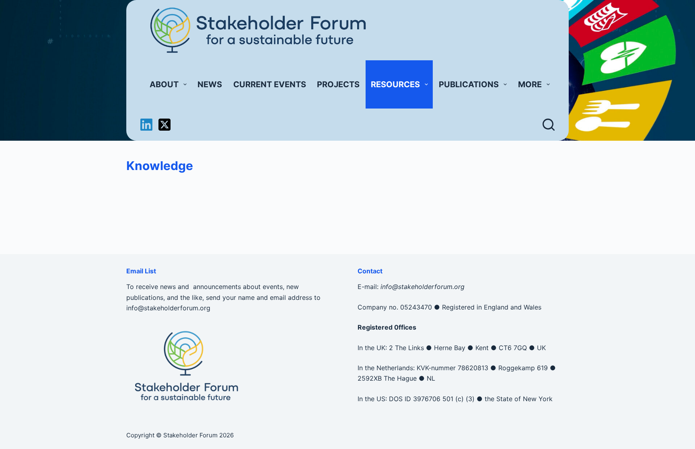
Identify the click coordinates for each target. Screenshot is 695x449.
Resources (395, 84)
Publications (469, 84)
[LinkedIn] (146, 125)
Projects (338, 84)
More (530, 84)
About (164, 84)
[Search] (549, 125)
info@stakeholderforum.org (168, 308)
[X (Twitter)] (164, 125)
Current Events (269, 84)
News (209, 84)
